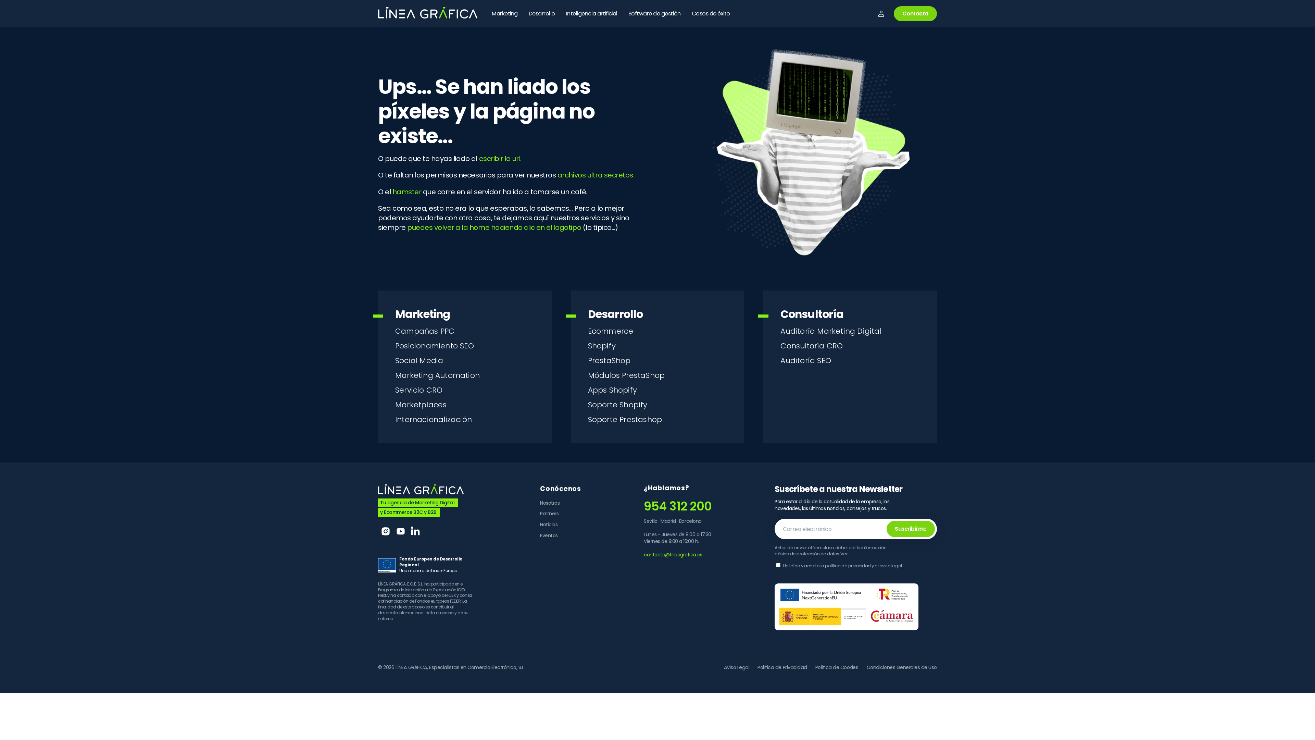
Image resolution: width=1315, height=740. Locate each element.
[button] (881, 13)
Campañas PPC (424, 331)
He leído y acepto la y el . (843, 566)
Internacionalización (433, 419)
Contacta (915, 13)
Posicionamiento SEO (434, 346)
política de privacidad (848, 566)
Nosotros (550, 503)
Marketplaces (421, 404)
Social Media (419, 360)
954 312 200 (678, 506)
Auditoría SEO (805, 360)
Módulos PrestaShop (626, 375)
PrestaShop (609, 360)
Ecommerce (611, 331)
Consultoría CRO (811, 346)
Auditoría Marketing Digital (830, 331)
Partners (549, 513)
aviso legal (890, 566)
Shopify (602, 346)
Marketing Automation (437, 375)
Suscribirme (911, 529)
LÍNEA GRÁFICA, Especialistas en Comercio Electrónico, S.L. (460, 667)
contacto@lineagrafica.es (673, 554)
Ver (844, 554)
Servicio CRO (418, 390)
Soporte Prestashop (625, 419)
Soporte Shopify (618, 404)
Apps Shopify (612, 390)
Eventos (549, 535)
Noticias (549, 524)
